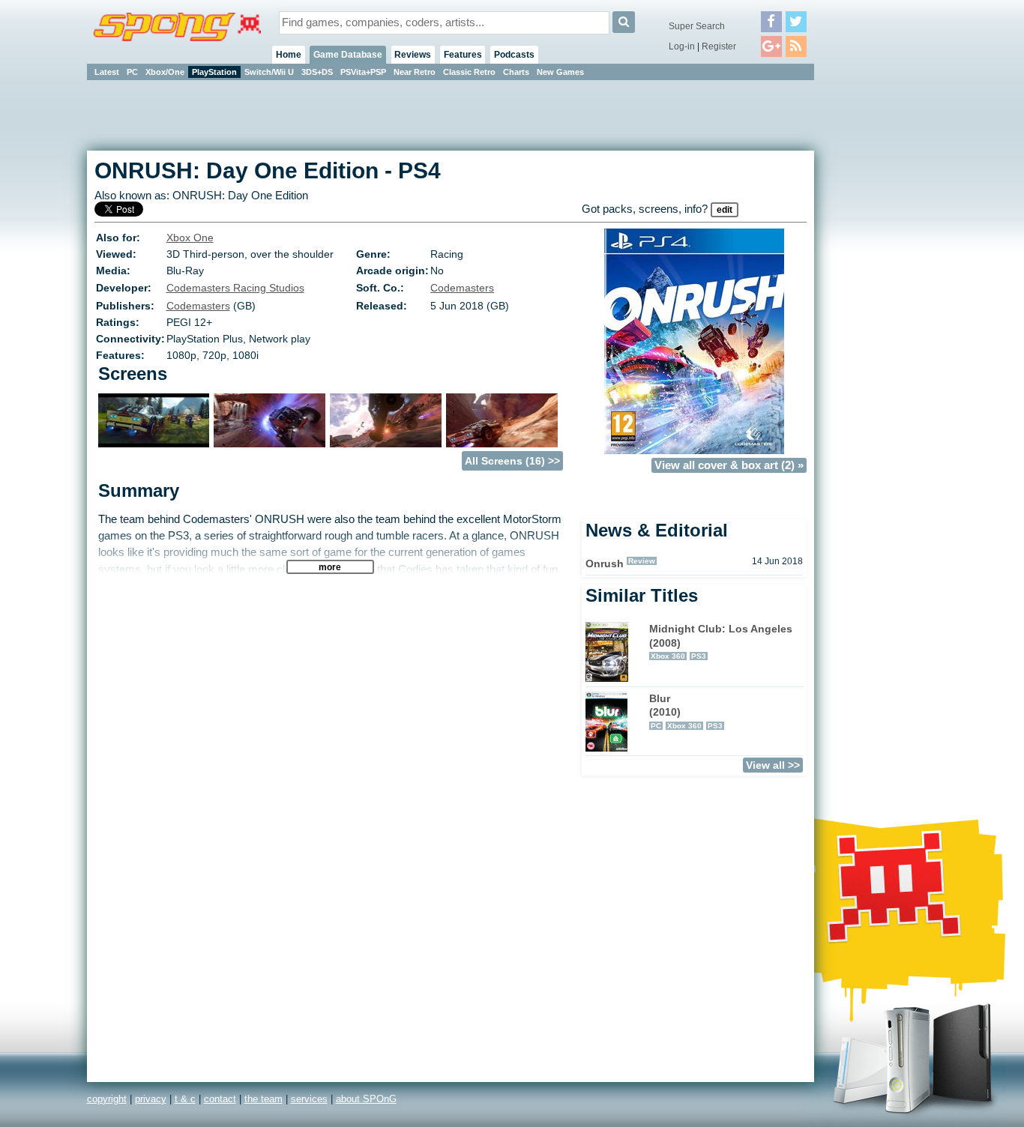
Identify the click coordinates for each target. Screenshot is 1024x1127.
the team (263, 1099)
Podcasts (514, 54)
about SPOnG (366, 1099)
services (309, 1099)
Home (288, 54)
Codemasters (462, 288)
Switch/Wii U (269, 71)
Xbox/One (164, 71)
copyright (107, 1099)
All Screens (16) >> (512, 461)
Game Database (347, 54)
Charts (516, 71)
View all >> (773, 765)
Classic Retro (469, 71)
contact (220, 1099)
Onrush (604, 563)
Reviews (412, 54)
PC (132, 71)
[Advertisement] (882, 307)
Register (719, 46)
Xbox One (190, 238)
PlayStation (214, 71)
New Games (560, 71)
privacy (150, 1099)
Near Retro (415, 71)
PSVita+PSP (363, 71)
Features (463, 54)
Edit (724, 210)
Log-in (682, 46)
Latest (106, 71)
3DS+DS (317, 71)
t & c (185, 1099)
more (330, 567)
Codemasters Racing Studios (235, 288)
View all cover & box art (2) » (729, 465)
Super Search (697, 26)
